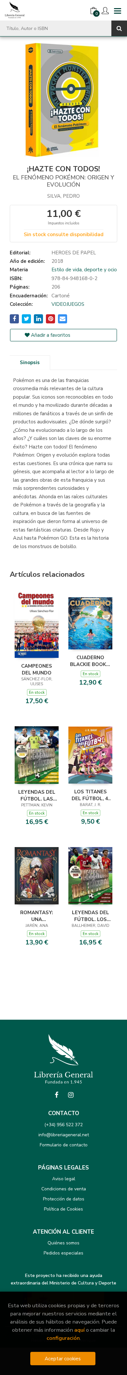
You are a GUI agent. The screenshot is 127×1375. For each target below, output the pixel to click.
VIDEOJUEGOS (67, 304)
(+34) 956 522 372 (63, 1125)
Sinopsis (30, 362)
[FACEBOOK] (56, 1095)
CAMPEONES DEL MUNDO (36, 669)
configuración (63, 1338)
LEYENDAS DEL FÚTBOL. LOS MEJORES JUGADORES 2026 (90, 915)
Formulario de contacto (64, 1145)
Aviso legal (63, 1179)
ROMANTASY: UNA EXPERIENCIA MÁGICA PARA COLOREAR (37, 915)
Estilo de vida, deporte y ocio (84, 269)
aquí (79, 1330)
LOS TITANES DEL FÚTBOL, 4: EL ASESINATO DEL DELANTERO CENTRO (90, 794)
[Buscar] (119, 28)
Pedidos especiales (63, 1253)
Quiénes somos (63, 1243)
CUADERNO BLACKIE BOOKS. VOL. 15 (90, 660)
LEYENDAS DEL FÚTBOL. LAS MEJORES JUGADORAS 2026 (36, 795)
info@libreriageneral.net (63, 1135)
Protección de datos (63, 1199)
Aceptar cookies (63, 1358)
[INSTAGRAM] (71, 1095)
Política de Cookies (63, 1209)
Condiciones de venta (63, 1189)
